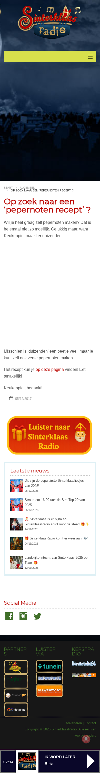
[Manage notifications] (86, 739)
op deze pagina (50, 369)
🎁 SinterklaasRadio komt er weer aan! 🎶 (56, 538)
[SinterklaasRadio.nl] (50, 22)
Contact (90, 723)
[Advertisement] (50, 124)
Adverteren (74, 723)
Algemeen (27, 187)
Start (8, 187)
